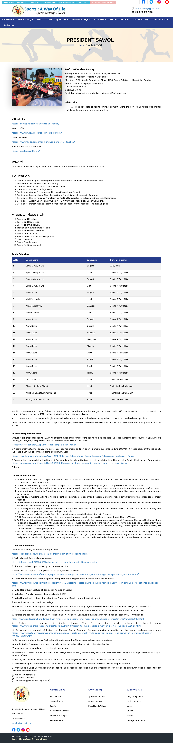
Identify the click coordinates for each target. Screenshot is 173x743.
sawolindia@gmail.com (148, 8)
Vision (129, 706)
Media (113, 19)
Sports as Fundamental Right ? (15, 2)
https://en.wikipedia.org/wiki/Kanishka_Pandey (35, 123)
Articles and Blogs (141, 19)
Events (40, 19)
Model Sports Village (97, 706)
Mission (130, 711)
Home (81, 45)
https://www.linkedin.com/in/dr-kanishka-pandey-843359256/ (43, 141)
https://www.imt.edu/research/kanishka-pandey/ (37, 132)
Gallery (124, 19)
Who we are (7, 19)
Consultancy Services (57, 19)
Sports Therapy (95, 701)
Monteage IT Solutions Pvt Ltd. (35, 739)
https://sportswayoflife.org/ (26, 151)
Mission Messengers (66, 2)
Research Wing (25, 19)
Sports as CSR (83, 2)
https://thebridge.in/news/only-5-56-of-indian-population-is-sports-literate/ (51, 553)
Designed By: (17, 739)
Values (130, 715)
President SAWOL (134, 701)
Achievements (100, 19)
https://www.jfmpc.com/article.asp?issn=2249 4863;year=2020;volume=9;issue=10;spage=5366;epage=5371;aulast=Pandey (73, 456)
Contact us (9, 25)
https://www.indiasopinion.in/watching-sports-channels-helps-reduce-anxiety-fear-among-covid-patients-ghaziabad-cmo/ (75, 574)
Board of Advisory (161, 19)
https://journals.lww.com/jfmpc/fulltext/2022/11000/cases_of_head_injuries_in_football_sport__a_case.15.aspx (69, 463)
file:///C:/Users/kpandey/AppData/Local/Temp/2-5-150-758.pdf (44, 444)
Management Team (136, 720)
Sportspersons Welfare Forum (103, 2)
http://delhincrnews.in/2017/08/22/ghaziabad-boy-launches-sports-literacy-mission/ (55, 562)
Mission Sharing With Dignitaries (43, 2)
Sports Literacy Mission (98, 696)
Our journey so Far (135, 696)
